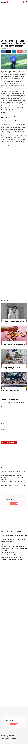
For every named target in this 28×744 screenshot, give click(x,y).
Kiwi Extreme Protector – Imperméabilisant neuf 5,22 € (13, 546)
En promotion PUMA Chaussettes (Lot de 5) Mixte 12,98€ (13, 544)
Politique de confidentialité (6, 736)
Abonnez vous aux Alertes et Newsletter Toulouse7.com (13, 712)
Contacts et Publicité (5, 738)
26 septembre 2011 (5, 48)
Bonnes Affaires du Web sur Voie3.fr (11, 531)
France (4, 388)
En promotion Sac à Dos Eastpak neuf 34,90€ (11, 557)
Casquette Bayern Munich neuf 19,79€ (9, 541)
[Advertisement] (14, 19)
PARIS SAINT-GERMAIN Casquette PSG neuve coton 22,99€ (14, 539)
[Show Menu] (23, 2)
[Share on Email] (19, 51)
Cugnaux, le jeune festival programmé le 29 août (12, 120)
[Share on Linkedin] (14, 51)
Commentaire (4, 406)
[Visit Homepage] (5, 2)
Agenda (4, 342)
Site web (3, 435)
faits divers (5, 365)
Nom (2, 423)
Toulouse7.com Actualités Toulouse (8, 735)
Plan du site (13, 738)
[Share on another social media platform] (24, 51)
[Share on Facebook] (3, 51)
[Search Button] (26, 2)
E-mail (3, 429)
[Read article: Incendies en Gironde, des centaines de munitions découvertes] (14, 381)
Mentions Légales (17, 736)
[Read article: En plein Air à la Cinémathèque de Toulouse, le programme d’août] (14, 312)
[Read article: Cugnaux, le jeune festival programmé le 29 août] (14, 335)
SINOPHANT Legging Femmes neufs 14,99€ (10, 552)
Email (5, 497)
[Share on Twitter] (8, 51)
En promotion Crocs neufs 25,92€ (8, 554)
